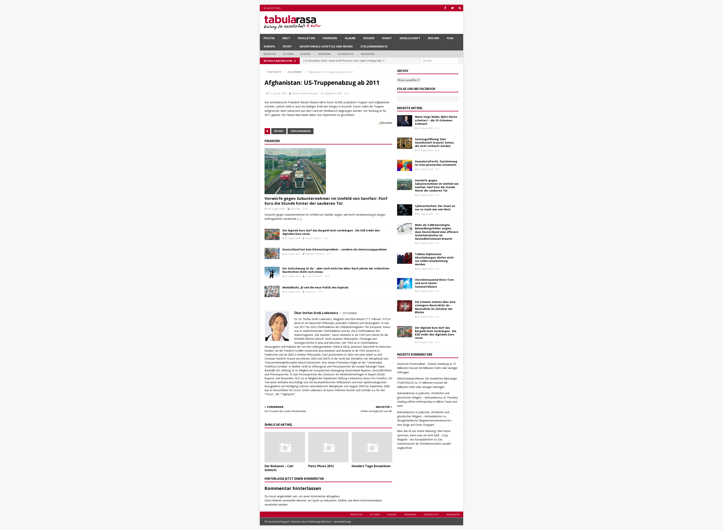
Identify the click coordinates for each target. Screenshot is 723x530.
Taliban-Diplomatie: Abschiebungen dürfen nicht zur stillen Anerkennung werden (434, 259)
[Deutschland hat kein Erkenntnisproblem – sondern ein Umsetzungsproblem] (272, 253)
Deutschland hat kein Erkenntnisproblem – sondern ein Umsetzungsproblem (334, 249)
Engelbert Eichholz (314, 253)
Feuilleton (306, 38)
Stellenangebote (373, 46)
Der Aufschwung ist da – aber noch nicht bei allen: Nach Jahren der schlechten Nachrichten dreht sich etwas (335, 270)
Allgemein (330, 93)
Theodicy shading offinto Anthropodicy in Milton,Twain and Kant (427, 402)
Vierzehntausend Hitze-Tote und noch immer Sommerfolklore (434, 283)
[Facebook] (445, 8)
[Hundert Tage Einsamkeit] (372, 447)
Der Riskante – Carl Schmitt (279, 468)
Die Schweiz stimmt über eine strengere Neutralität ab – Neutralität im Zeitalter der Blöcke (435, 307)
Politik (269, 38)
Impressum (324, 53)
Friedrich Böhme (314, 276)
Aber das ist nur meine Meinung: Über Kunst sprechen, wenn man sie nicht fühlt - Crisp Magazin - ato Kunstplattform (424, 435)
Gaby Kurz (310, 291)
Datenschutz (345, 53)
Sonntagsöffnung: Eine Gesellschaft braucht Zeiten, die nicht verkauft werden (434, 142)
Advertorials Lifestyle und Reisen (326, 46)
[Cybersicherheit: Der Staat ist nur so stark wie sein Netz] (404, 210)
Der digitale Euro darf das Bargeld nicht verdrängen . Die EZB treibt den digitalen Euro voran (331, 232)
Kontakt (306, 53)
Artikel (279, 131)
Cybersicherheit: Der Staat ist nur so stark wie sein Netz (435, 207)
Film (450, 38)
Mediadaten (367, 53)
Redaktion (270, 53)
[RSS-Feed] (460, 8)
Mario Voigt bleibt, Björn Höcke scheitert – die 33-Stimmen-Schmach (436, 120)
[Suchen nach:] (439, 60)
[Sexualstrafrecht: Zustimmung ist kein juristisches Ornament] (404, 165)
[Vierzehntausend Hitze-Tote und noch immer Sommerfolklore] (404, 283)
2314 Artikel (349, 313)
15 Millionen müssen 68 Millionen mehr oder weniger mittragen (427, 368)
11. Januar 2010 (278, 93)
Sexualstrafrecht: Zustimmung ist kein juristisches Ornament (436, 163)
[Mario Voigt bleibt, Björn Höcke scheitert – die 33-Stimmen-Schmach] (404, 120)
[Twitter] (452, 8)
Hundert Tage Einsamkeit (371, 466)
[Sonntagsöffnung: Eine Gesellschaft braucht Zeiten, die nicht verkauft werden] (404, 143)
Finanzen (330, 38)
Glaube (350, 38)
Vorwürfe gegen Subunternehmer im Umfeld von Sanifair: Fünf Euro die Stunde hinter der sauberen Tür (326, 201)
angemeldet (284, 496)
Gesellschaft (410, 38)
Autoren (288, 53)
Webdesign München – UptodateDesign (330, 521)
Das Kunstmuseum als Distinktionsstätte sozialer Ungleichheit (424, 444)
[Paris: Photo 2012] (328, 447)
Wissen (368, 38)
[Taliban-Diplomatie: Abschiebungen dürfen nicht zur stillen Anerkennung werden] (404, 258)
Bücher (433, 38)
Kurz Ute (295, 208)
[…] (299, 219)
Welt (286, 38)
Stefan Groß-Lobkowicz (305, 93)
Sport (287, 46)
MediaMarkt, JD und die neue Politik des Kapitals (315, 287)
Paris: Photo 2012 (321, 466)
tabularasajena (300, 131)
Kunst (387, 38)
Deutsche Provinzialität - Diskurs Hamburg (423, 364)
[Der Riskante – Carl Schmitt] (285, 447)
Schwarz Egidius (313, 238)
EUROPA (269, 46)
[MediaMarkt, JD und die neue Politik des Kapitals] (272, 291)
